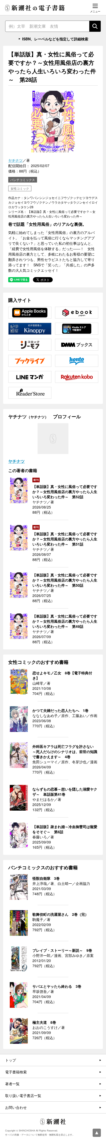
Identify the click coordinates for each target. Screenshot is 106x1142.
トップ (10, 1060)
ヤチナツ (15, 160)
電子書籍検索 (16, 1071)
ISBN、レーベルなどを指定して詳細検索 (55, 38)
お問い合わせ (16, 1107)
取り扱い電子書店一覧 (23, 1095)
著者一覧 (12, 1083)
